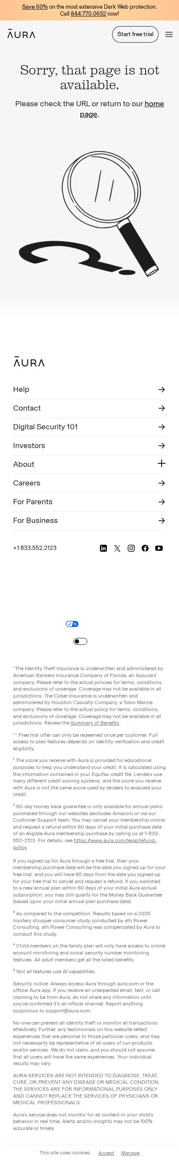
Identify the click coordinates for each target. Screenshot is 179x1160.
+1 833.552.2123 (34, 548)
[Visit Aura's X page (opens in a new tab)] (117, 548)
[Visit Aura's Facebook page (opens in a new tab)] (145, 548)
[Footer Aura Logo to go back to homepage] (29, 361)
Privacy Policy (132, 612)
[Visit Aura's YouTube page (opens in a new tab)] (159, 548)
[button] (169, 34)
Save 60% (35, 7)
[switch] (80, 641)
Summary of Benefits (95, 723)
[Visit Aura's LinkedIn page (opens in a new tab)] (103, 548)
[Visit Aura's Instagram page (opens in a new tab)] (131, 548)
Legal (103, 612)
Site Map (96, 623)
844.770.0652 (88, 14)
